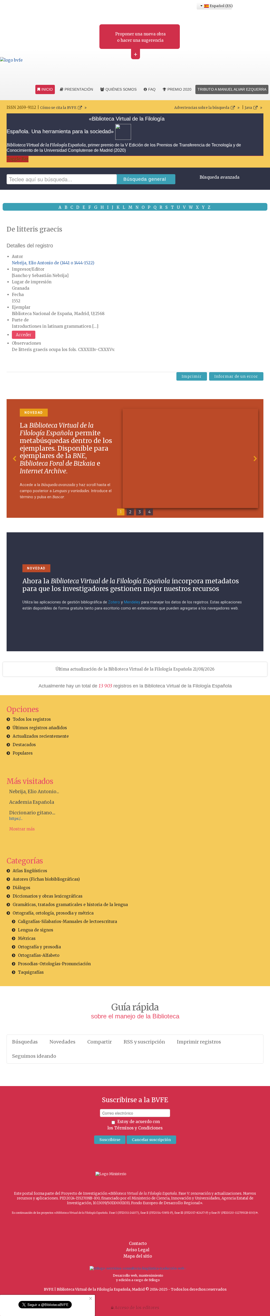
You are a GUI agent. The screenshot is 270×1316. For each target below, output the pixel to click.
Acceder (23, 334)
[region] (135, 458)
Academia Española (31, 802)
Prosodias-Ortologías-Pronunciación (54, 963)
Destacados (24, 744)
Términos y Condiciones (138, 1127)
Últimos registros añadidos (40, 727)
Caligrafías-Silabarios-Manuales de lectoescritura (67, 921)
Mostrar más (22, 829)
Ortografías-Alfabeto (38, 955)
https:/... (15, 818)
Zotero (114, 602)
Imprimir (192, 376)
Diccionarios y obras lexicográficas (48, 896)
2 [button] (130, 512)
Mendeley (132, 602)
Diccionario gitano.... (32, 813)
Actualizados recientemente (41, 736)
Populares (23, 753)
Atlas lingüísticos (30, 870)
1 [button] (121, 512)
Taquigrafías (31, 972)
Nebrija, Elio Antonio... (34, 792)
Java (248, 107)
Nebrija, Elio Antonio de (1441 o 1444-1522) (53, 262)
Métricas (27, 938)
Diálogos (21, 887)
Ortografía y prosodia (39, 946)
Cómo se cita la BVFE (58, 107)
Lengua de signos (35, 929)
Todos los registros (32, 719)
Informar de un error (236, 376)
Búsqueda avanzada (219, 177)
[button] (15, 458)
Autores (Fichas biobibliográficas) (46, 879)
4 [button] (149, 512)
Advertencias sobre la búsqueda (201, 107)
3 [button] (140, 512)
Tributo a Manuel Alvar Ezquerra (231, 89)
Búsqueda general (144, 179)
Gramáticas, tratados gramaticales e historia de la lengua (70, 904)
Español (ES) (220, 5)
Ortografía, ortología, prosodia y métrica (53, 913)
